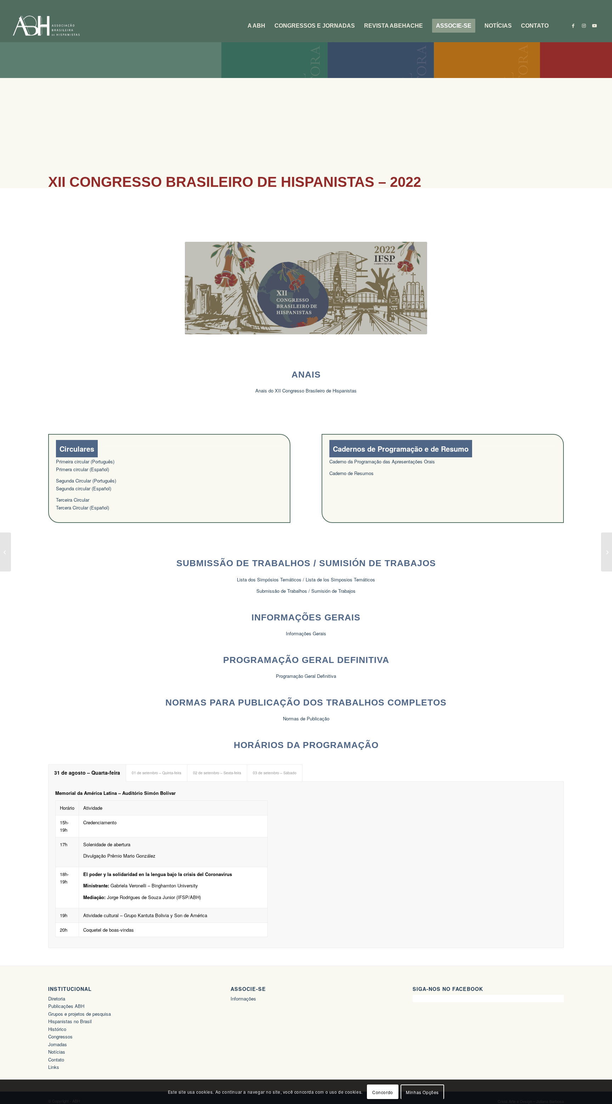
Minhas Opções (422, 1092)
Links (53, 1067)
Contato (56, 1059)
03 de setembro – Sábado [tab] (274, 772)
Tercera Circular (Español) (82, 507)
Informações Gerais (306, 633)
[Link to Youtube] (594, 25)
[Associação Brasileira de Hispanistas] (46, 25)
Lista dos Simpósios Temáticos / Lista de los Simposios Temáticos (306, 579)
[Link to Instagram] (583, 25)
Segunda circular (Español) (83, 488)
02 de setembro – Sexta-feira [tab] (217, 772)
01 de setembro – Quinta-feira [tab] (156, 772)
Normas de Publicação (306, 718)
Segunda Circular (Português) (86, 480)
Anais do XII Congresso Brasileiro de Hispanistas (306, 390)
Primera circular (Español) (82, 469)
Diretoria (56, 998)
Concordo (382, 1092)
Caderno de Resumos (351, 473)
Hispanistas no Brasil (70, 1021)
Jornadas (57, 1044)
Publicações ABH (66, 1006)
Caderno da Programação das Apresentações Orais (382, 461)
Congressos (60, 1036)
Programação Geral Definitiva (306, 676)
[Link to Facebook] (573, 25)
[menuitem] (256, 25)
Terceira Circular (72, 499)
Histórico (57, 1029)
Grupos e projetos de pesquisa (79, 1013)
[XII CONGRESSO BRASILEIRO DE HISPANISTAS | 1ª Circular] (5, 552)
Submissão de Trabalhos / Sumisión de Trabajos (306, 590)
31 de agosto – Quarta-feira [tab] (87, 772)
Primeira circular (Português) (85, 461)
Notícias (56, 1051)
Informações (243, 998)
